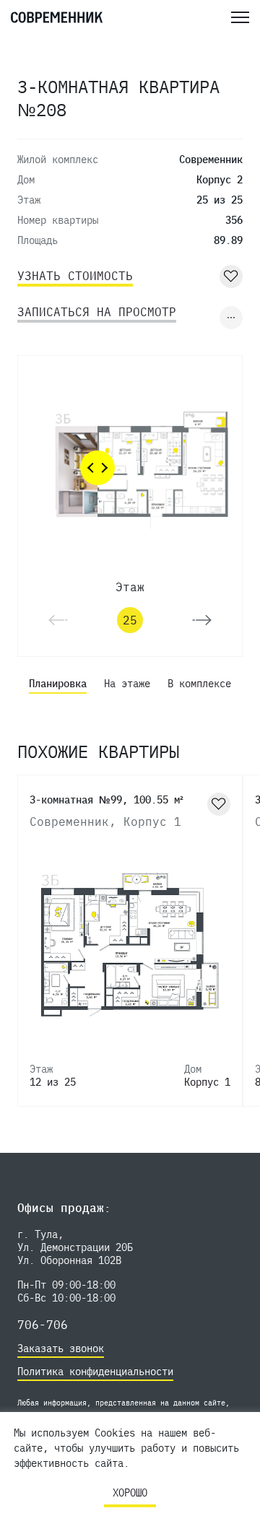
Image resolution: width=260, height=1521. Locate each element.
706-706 (42, 1324)
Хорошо (130, 1492)
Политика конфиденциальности (95, 1371)
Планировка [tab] (58, 683)
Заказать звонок (60, 1348)
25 (130, 620)
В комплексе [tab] (199, 683)
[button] (202, 620)
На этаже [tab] (127, 683)
